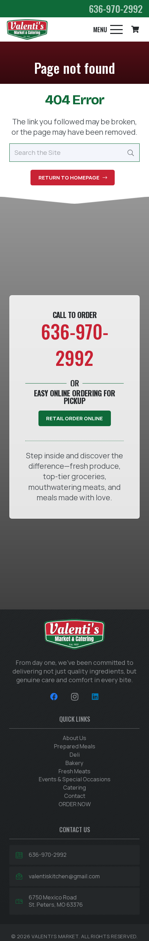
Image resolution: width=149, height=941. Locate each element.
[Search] (130, 152)
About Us (74, 738)
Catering (74, 787)
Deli (75, 754)
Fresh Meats (74, 771)
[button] (108, 29)
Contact (74, 796)
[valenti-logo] (27, 29)
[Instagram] (74, 696)
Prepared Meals (74, 746)
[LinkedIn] (95, 696)
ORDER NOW (75, 804)
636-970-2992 (48, 855)
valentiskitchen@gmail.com (64, 876)
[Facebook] (53, 696)
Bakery (74, 763)
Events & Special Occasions (75, 779)
